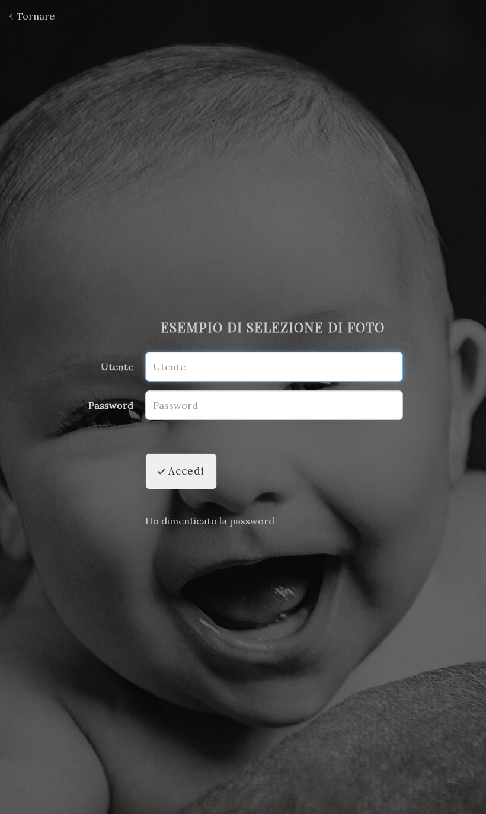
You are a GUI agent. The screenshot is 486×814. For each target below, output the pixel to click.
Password (110, 405)
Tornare (34, 16)
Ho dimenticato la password (209, 521)
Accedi (184, 470)
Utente (117, 367)
